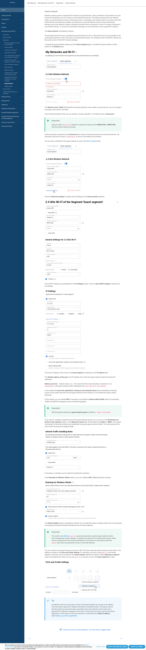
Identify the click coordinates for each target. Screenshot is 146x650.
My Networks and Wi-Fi (8, 31)
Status (3, 23)
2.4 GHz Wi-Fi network (10, 50)
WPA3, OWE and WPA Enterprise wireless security (12, 61)
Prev (29, 638)
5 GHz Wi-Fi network (10, 53)
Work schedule (92, 141)
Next (121, 638)
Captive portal (8, 86)
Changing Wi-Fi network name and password (11, 73)
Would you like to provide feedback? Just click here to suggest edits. (87, 630)
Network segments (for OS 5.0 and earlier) (11, 43)
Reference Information (8, 108)
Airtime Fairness (9, 70)
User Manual (31, 3)
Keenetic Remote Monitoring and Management (10, 117)
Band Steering (8, 67)
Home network (8, 47)
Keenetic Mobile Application (9, 112)
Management (5, 101)
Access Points (7, 37)
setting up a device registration (66, 616)
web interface (65, 536)
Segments (6, 40)
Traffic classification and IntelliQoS (10, 92)
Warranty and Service (8, 122)
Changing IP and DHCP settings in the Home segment (10, 78)
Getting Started (6, 15)
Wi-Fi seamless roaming (11, 64)
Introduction (5, 19)
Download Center (6, 126)
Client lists (6, 34)
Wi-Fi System (6, 89)
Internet (3, 27)
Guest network (8, 83)
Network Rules (5, 97)
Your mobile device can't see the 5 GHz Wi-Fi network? (12, 56)
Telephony (4, 104)
